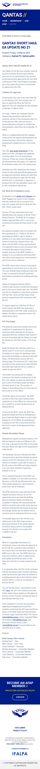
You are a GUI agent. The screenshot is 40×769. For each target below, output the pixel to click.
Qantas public (28, 56)
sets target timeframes (19, 151)
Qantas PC (16, 56)
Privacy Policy (20, 731)
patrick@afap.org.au (10, 617)
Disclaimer (20, 728)
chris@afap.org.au (20, 620)
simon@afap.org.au (10, 625)
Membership (16, 21)
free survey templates (15, 744)
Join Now (20, 697)
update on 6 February (24, 196)
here (9, 36)
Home (4, 21)
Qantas (13, 24)
